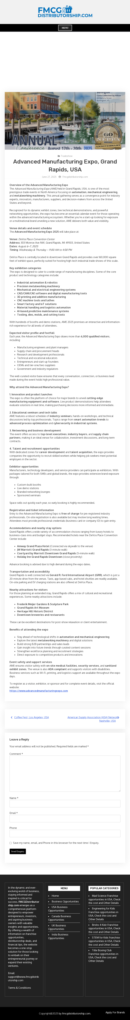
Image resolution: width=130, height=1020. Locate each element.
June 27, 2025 (49, 176)
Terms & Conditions (19, 987)
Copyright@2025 (48, 1013)
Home (55, 895)
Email (14, 813)
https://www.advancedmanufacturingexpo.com (39, 690)
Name (14, 798)
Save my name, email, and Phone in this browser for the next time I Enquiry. (56, 842)
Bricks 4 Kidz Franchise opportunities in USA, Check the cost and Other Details (104, 928)
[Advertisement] (65, 62)
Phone (13, 827)
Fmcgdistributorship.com (75, 176)
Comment (16, 753)
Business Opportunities (65, 901)
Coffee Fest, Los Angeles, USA (31, 717)
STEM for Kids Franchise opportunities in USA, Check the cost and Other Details (104, 941)
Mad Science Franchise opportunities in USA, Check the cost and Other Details (104, 899)
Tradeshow (66, 156)
